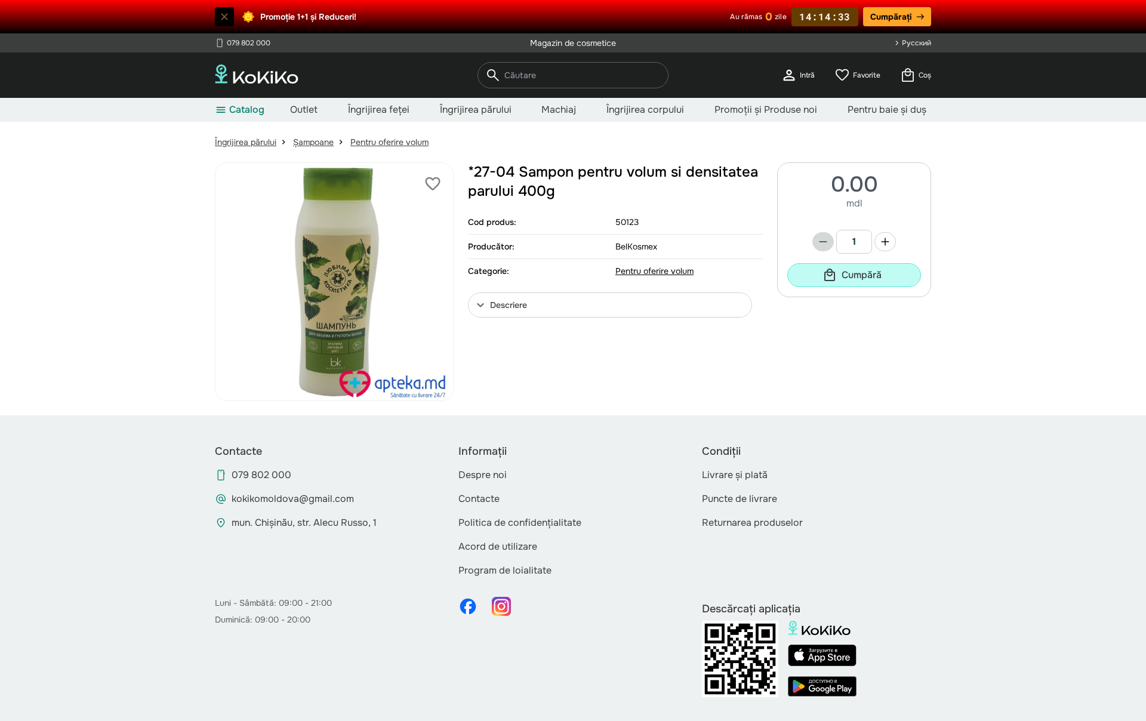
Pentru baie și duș (887, 109)
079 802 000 (242, 43)
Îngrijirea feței (378, 109)
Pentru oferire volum (389, 142)
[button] (610, 305)
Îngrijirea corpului (645, 109)
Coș (915, 75)
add (885, 241)
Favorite (857, 75)
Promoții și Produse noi (765, 109)
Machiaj (558, 109)
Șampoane (313, 142)
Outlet (304, 109)
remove (823, 241)
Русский (916, 43)
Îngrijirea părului (476, 109)
